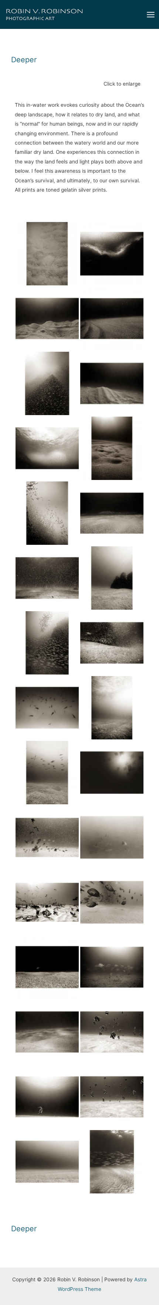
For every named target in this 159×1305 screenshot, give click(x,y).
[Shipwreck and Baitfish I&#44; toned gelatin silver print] (47, 383)
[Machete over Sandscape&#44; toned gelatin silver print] (111, 1161)
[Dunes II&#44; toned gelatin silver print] (111, 383)
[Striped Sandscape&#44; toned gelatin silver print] (47, 1161)
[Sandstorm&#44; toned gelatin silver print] (47, 578)
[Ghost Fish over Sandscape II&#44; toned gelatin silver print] (111, 967)
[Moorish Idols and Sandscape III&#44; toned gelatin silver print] (111, 1032)
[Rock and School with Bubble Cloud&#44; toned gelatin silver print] (47, 448)
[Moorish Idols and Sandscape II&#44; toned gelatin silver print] (47, 1097)
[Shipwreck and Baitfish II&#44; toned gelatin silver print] (47, 643)
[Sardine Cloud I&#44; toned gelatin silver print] (111, 253)
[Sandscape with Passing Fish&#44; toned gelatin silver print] (47, 967)
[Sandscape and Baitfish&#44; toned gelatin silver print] (111, 513)
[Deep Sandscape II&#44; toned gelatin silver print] (47, 772)
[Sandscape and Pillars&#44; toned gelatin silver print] (111, 578)
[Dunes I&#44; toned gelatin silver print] (47, 318)
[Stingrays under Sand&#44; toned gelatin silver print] (47, 253)
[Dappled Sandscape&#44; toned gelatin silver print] (47, 1032)
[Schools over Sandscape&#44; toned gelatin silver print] (111, 707)
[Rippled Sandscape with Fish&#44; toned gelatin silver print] (111, 318)
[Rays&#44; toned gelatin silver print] (111, 837)
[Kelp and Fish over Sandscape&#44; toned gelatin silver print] (47, 837)
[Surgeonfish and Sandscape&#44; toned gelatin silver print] (111, 902)
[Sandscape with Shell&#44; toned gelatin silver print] (111, 448)
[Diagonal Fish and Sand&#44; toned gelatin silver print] (47, 513)
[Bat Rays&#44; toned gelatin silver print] (111, 772)
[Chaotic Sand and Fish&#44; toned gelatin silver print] (111, 643)
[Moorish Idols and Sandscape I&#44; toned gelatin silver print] (111, 1097)
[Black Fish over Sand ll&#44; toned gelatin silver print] (47, 707)
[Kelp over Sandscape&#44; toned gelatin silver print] (47, 902)
